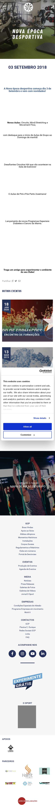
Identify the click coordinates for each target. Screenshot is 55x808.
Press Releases (27, 584)
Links (27, 634)
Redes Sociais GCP (27, 631)
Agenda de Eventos (27, 569)
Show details (39, 418)
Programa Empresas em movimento (27, 609)
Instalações (27, 541)
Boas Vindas (27, 527)
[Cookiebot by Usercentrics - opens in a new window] (39, 371)
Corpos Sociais (27, 544)
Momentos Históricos (27, 537)
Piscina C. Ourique (28, 627)
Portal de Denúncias (27, 554)
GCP (27, 624)
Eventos (27, 562)
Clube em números (27, 551)
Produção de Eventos (27, 566)
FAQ (27, 637)
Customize (26, 435)
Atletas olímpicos (27, 534)
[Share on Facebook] (12, 281)
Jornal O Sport (27, 594)
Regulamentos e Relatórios (27, 548)
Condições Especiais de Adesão (27, 606)
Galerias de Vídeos (27, 591)
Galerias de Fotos (27, 587)
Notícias (27, 581)
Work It (27, 612)
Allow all (27, 426)
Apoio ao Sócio (27, 531)
